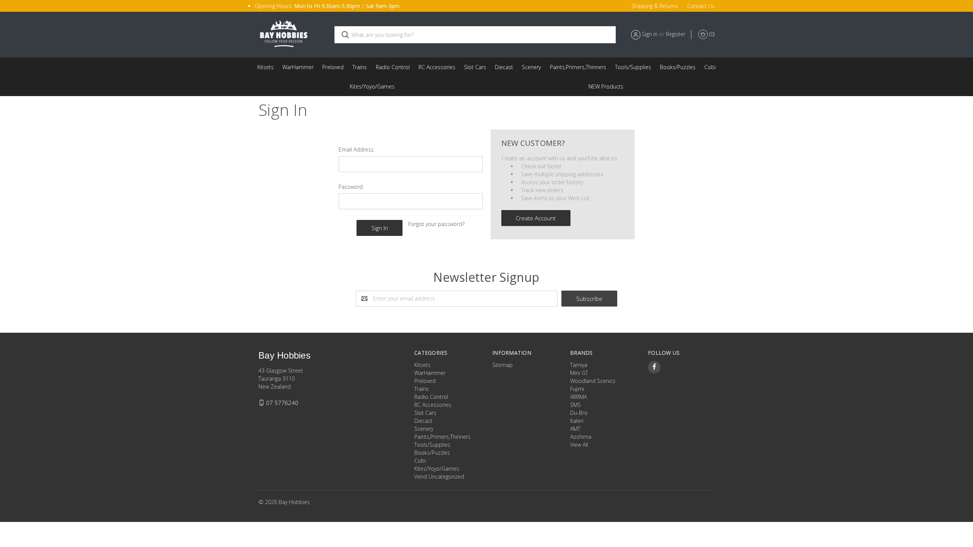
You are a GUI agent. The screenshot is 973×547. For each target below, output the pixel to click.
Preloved (333, 67)
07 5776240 (282, 402)
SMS (575, 404)
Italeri (576, 420)
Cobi (710, 67)
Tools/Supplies (633, 67)
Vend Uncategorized (605, 86)
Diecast (504, 67)
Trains (359, 67)
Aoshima (580, 436)
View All (579, 444)
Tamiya (578, 364)
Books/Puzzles (678, 67)
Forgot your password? (436, 224)
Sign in (650, 34)
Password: (351, 186)
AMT (575, 428)
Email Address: (357, 149)
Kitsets (265, 67)
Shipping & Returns (655, 5)
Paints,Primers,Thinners (578, 67)
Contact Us (701, 5)
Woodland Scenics (592, 380)
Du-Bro (579, 412)
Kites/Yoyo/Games (372, 86)
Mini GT (579, 372)
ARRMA (578, 396)
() (711, 34)
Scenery (531, 67)
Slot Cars (475, 67)
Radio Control (393, 67)
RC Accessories (436, 67)
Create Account (536, 218)
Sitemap (502, 364)
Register (675, 34)
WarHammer (298, 67)
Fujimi (577, 388)
